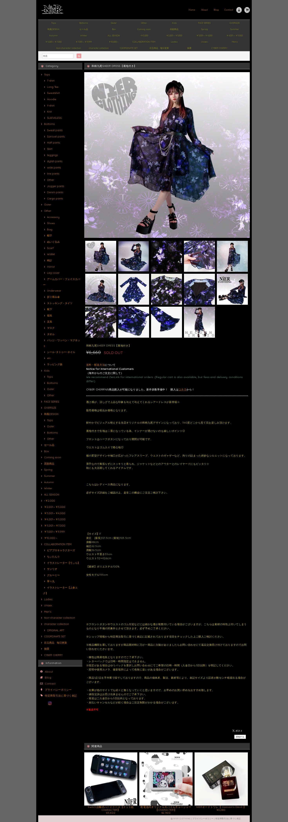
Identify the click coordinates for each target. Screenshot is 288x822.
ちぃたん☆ (53, 556)
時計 (49, 260)
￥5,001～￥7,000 (53, 41)
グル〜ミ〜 (53, 575)
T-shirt (50, 80)
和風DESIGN (53, 29)
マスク (51, 327)
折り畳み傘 (53, 296)
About (204, 9)
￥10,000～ (114, 41)
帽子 (49, 235)
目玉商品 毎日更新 (159, 48)
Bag (49, 229)
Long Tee (52, 86)
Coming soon (144, 29)
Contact (229, 9)
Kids (174, 23)
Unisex (204, 41)
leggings (52, 155)
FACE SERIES (204, 23)
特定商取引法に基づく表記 (61, 695)
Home (192, 9)
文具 (49, 321)
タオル (51, 334)
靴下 (49, 309)
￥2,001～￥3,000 (174, 35)
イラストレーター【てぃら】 (63, 562)
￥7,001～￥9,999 (83, 41)
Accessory (53, 217)
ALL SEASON (114, 35)
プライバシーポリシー (58, 689)
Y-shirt (50, 105)
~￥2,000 (144, 35)
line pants (53, 173)
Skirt (49, 148)
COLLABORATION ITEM (143, 41)
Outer (114, 23)
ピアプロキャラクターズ (61, 550)
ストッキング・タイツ (59, 303)
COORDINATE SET (129, 48)
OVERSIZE (235, 23)
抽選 (189, 48)
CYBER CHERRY (219, 48)
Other (144, 23)
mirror (51, 266)
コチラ (182, 389)
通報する (240, 737)
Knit (49, 111)
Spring (204, 29)
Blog (216, 9)
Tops (53, 23)
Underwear (54, 290)
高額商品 (174, 29)
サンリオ (52, 568)
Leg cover (53, 272)
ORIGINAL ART (55, 630)
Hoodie (51, 99)
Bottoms (83, 23)
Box (114, 29)
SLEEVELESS (54, 117)
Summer (234, 29)
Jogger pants (55, 186)
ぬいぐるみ (53, 241)
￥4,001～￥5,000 (234, 35)
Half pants (53, 142)
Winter (83, 35)
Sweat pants (54, 130)
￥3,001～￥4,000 (204, 35)
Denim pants (55, 192)
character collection (99, 48)
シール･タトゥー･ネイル (61, 352)
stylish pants (54, 161)
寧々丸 (51, 581)
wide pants (54, 167)
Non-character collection (68, 48)
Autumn (53, 35)
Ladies (174, 41)
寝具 (49, 315)
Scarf (50, 248)
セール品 (83, 29)
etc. (49, 358)
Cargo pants (55, 198)
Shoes (51, 223)
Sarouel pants (56, 136)
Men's (234, 41)
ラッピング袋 (54, 364)
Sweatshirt (53, 93)
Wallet (51, 254)
